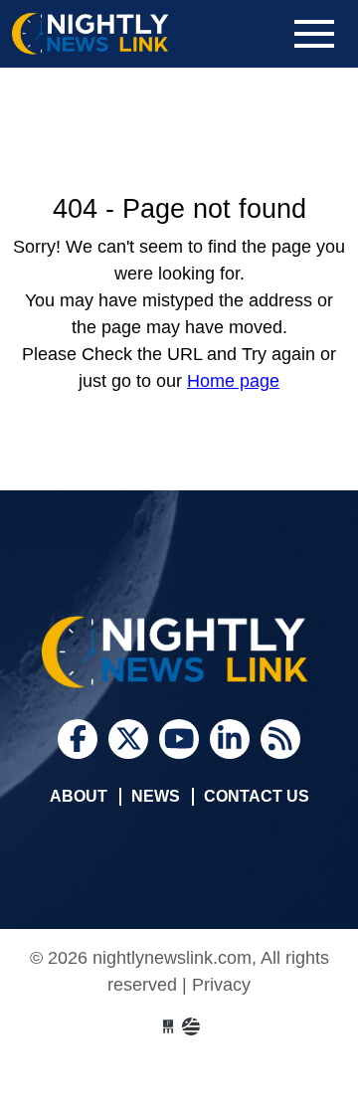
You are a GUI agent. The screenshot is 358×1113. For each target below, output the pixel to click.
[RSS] (280, 739)
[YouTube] (179, 739)
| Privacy (216, 985)
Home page (233, 381)
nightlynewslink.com (131, 34)
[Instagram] (230, 739)
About (78, 796)
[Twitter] (128, 739)
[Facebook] (77, 739)
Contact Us (256, 796)
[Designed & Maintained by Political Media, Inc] (168, 1027)
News (155, 796)
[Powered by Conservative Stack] (191, 1027)
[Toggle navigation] (314, 34)
